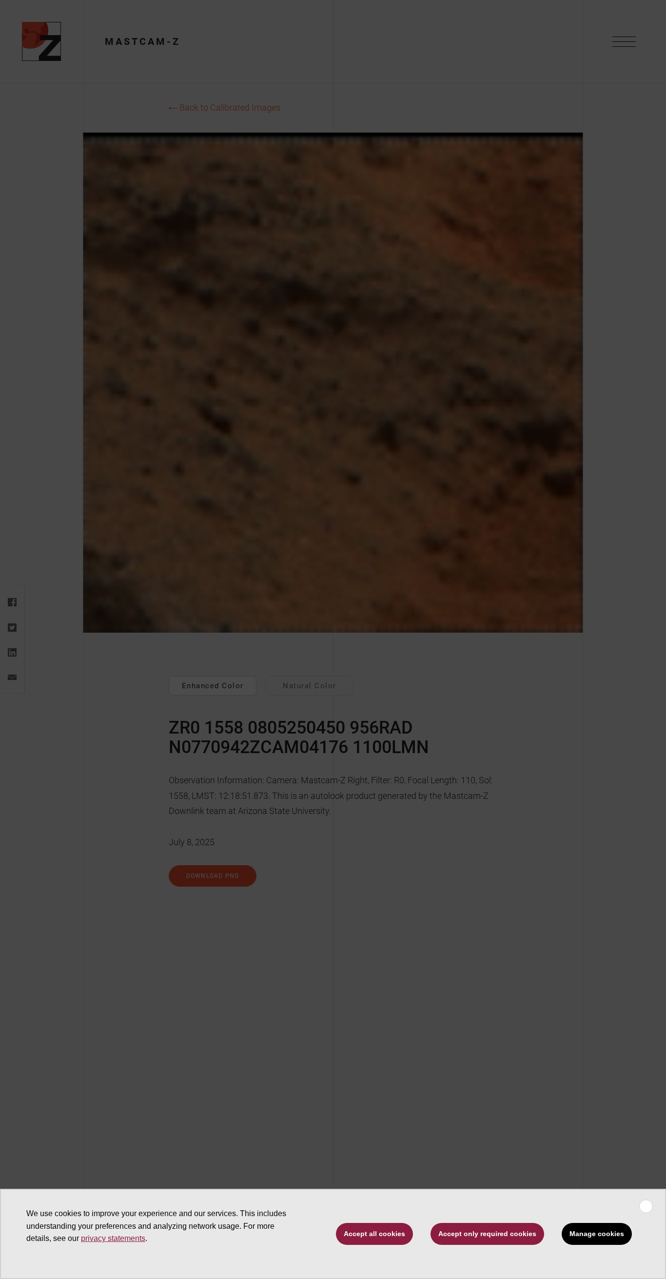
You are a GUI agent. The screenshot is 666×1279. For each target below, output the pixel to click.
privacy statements (113, 1238)
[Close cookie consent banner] (646, 1206)
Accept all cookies (374, 1234)
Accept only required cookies (487, 1234)
